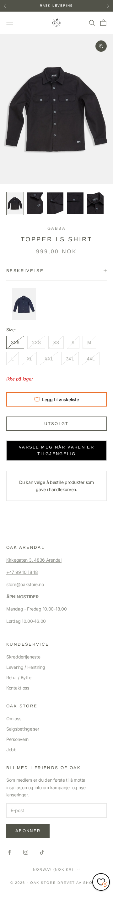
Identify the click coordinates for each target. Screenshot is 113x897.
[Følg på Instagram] (26, 852)
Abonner (27, 830)
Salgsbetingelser (22, 729)
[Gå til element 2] (35, 203)
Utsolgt (56, 423)
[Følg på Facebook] (9, 852)
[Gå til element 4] (75, 203)
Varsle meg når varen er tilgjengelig (56, 450)
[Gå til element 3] (55, 203)
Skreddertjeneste (23, 656)
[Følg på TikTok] (42, 852)
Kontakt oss (17, 687)
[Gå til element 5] (95, 203)
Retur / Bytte (18, 677)
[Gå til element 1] (15, 203)
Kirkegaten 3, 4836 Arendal (34, 560)
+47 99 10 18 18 (22, 572)
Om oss (13, 718)
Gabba (56, 228)
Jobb (11, 749)
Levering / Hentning (25, 667)
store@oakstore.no (25, 584)
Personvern (17, 739)
